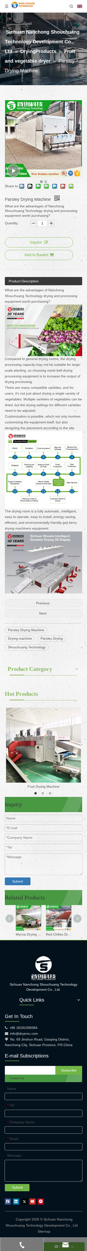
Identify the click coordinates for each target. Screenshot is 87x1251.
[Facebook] (8, 1202)
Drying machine (20, 638)
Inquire (36, 242)
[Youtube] (32, 1202)
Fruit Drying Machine (43, 786)
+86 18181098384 (23, 1028)
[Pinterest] (41, 1202)
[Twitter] (24, 1202)
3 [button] (50, 793)
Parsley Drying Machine (26, 630)
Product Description (24, 281)
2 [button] (43, 793)
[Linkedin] (16, 1202)
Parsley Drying (52, 638)
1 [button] (36, 793)
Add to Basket (36, 255)
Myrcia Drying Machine (28, 934)
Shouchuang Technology (27, 647)
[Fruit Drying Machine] (43, 745)
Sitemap (44, 1231)
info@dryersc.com (24, 1033)
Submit (17, 881)
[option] (43, 749)
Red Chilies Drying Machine (58, 934)
